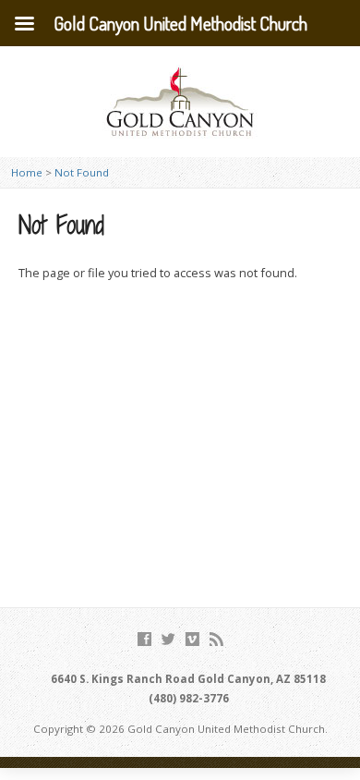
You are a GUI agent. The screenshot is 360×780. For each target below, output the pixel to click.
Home (26, 172)
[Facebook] (144, 639)
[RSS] (216, 639)
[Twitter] (168, 639)
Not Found (81, 172)
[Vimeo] (192, 639)
